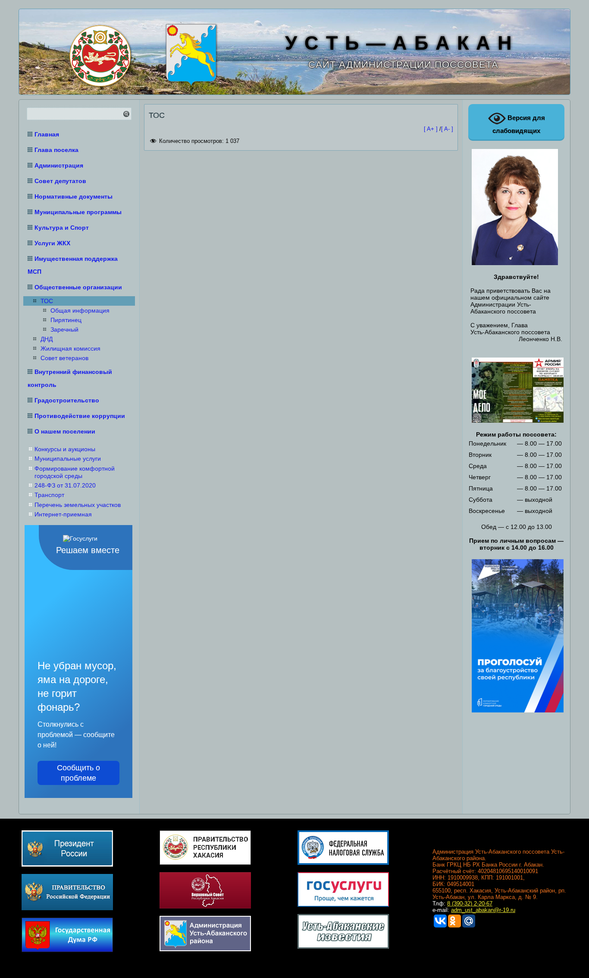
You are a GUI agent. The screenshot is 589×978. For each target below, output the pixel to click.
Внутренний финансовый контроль (70, 378)
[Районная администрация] (190, 54)
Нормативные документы (73, 196)
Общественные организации (78, 287)
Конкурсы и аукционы (64, 449)
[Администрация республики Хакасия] (98, 54)
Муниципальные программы (78, 212)
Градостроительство (66, 400)
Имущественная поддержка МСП (73, 265)
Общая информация (80, 310)
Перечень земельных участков (77, 504)
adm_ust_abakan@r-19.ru (483, 910)
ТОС (47, 301)
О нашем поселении (64, 431)
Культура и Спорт (61, 227)
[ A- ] (447, 129)
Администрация (58, 165)
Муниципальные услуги (67, 458)
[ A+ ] (431, 129)
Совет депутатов (60, 180)
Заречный (64, 329)
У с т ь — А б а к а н (399, 43)
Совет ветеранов (64, 357)
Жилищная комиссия (70, 348)
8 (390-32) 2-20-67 (469, 903)
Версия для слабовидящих (518, 124)
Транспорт (49, 494)
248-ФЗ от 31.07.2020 (65, 485)
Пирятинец (65, 320)
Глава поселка (56, 149)
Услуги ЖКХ (52, 243)
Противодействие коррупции (79, 415)
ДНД (47, 338)
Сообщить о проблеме (78, 772)
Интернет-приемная (63, 514)
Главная (46, 134)
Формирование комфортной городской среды (74, 472)
